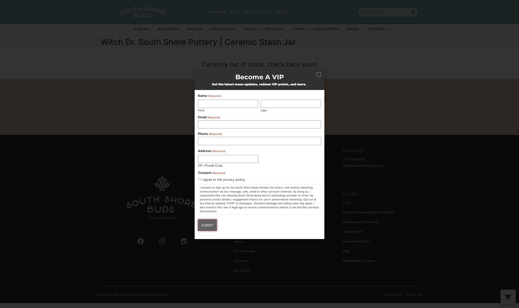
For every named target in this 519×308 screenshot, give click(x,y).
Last (264, 110)
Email (209, 117)
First (201, 110)
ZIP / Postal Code (210, 165)
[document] (259, 154)
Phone (210, 133)
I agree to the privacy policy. (224, 179)
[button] (318, 74)
